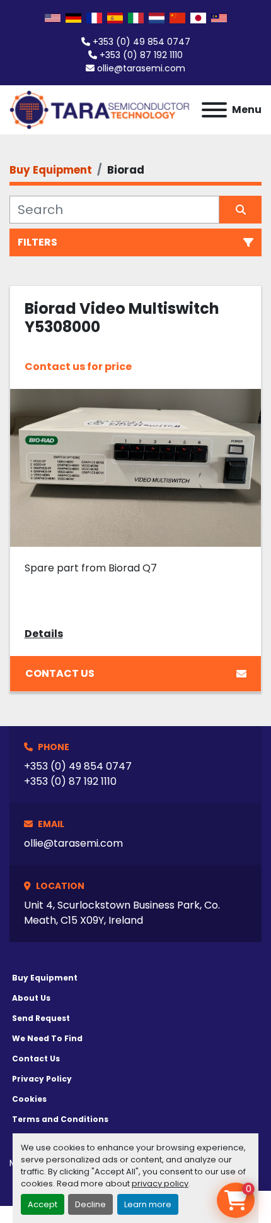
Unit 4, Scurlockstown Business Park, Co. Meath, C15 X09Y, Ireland (122, 913)
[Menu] (214, 109)
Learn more (147, 1204)
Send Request (41, 1018)
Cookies (29, 1099)
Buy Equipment (45, 977)
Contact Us (60, 673)
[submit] (240, 210)
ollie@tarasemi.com (141, 68)
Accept (42, 1204)
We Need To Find (47, 1038)
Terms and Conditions (60, 1119)
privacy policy (160, 1183)
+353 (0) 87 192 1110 (141, 55)
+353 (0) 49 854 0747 (141, 41)
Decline (90, 1204)
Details (44, 633)
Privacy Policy (42, 1078)
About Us (31, 998)
